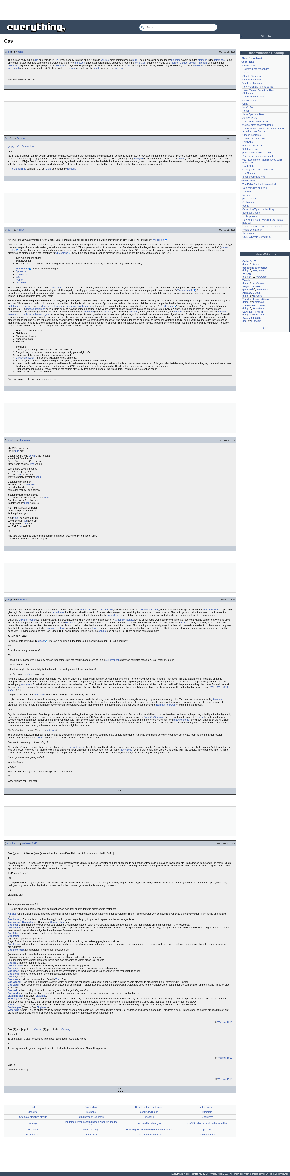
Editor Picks (248, 180)
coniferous (26, 684)
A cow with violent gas (149, 1123)
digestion (80, 62)
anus (137, 62)
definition (11, 843)
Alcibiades (248, 202)
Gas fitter (13, 933)
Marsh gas (14, 998)
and (20, 474)
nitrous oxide (207, 1107)
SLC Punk (33, 1129)
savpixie (257, 295)
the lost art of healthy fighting (257, 125)
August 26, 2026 (251, 286)
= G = (18, 146)
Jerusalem (248, 233)
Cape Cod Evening (154, 717)
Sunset (20, 687)
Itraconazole (22, 274)
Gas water (13, 984)
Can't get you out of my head (257, 169)
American (218, 699)
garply (11, 146)
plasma (207, 1129)
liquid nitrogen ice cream (91, 1117)
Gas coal (13, 924)
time (32, 464)
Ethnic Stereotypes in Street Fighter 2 (262, 226)
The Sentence (249, 173)
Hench (246, 110)
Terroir (245, 72)
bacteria (118, 68)
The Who (247, 191)
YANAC (246, 274)
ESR (48, 168)
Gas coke (27, 922)
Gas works (14, 993)
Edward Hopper (27, 619)
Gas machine (15, 965)
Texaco (95, 628)
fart (33, 1107)
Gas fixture (14, 944)
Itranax (19, 279)
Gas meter (14, 968)
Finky (256, 264)
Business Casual (251, 212)
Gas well (12, 990)
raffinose (89, 311)
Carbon (54, 922)
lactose (107, 311)
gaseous (149, 1117)
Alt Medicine (61, 253)
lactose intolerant (35, 309)
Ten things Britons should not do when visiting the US (91, 1123)
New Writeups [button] (265, 254)
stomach (202, 60)
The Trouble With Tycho (255, 121)
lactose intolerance (52, 306)
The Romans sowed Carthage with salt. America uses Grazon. (263, 130)
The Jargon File (17, 168)
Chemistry (207, 1117)
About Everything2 (251, 58)
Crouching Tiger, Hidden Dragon (259, 209)
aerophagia (56, 287)
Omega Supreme (251, 135)
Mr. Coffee (247, 107)
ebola (245, 205)
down (32, 455)
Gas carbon (14, 922)
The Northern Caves (253, 96)
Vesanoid (21, 282)
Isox (18, 277)
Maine (183, 622)
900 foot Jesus (250, 149)
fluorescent (85, 609)
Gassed (38, 1029)
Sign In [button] (266, 36)
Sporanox (21, 271)
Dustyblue (258, 308)
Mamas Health (185, 290)
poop (129, 65)
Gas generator (16, 949)
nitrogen (202, 62)
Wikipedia (158, 240)
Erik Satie (247, 142)
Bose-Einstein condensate (149, 1107)
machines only (181, 720)
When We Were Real (253, 138)
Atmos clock (91, 1134)
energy (33, 1123)
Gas (143, 62)
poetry (9, 440)
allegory (51, 730)
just (25, 520)
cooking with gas (149, 1112)
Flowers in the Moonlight (255, 69)
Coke (62, 922)
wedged (138, 158)
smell (16, 68)
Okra (245, 103)
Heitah (20, 229)
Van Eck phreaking (252, 83)
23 (57, 60)
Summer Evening (150, 609)
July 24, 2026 (249, 118)
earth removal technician (149, 1134)
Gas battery (14, 919)
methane (12, 65)
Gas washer (14, 982)
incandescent (115, 615)
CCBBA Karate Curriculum (256, 237)
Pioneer (199, 717)
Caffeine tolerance (252, 312)
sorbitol (178, 311)
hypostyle (256, 321)
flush (181, 158)
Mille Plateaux (207, 1134)
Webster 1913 (29, 843)
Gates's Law (28, 146)
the (27, 523)
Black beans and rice (253, 176)
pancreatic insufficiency (78, 306)
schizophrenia (250, 216)
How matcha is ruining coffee (257, 86)
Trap (57, 979)
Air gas (12, 913)
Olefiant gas (14, 1007)
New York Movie (211, 609)
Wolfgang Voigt (91, 1129)
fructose (133, 311)
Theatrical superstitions (255, 299)
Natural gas (14, 1004)
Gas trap (13, 979)
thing (8, 52)
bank (38, 477)
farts (10, 68)
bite (17, 451)
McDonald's (71, 622)
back (26, 503)
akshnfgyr (24, 440)
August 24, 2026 (251, 318)
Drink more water (25, 357)
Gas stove (13, 973)
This (40, 737)
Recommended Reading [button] (266, 53)
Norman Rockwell (56, 628)
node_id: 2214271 (252, 145)
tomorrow (29, 484)
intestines (219, 60)
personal (248, 289)
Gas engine (14, 927)
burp (134, 60)
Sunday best (112, 660)
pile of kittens (249, 198)
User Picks (247, 61)
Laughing (41, 996)
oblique (102, 631)
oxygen (193, 62)
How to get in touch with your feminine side (149, 1129)
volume (105, 60)
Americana (58, 612)
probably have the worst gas (34, 314)
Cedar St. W (248, 65)
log (245, 321)
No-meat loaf (33, 1134)
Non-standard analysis (254, 188)
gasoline (33, 1112)
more (265, 328)
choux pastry (249, 100)
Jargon (21, 138)
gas (36, 60)
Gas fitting (13, 936)
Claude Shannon (251, 76)
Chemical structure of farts (33, 1117)
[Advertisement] (145, 10)
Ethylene (41, 1007)
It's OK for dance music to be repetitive (207, 1123)
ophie (20, 52)
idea (8, 138)
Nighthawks (107, 609)
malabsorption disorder (20, 306)
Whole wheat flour (252, 229)
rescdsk (71, 168)
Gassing (65, 1029)
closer (41, 641)
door (46, 497)
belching (176, 60)
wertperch (258, 270)
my (20, 526)
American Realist (124, 619)
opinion (247, 276)
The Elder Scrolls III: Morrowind (259, 184)
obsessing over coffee (255, 267)
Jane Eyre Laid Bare (253, 114)
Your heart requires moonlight (258, 156)
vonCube (22, 599)
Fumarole (207, 1112)
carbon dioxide (180, 62)
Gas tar (12, 976)
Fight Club (248, 166)
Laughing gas (15, 996)
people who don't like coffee (257, 152)
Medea (246, 195)
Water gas (13, 1010)
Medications (22, 268)
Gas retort (13, 971)
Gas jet (12, 962)
